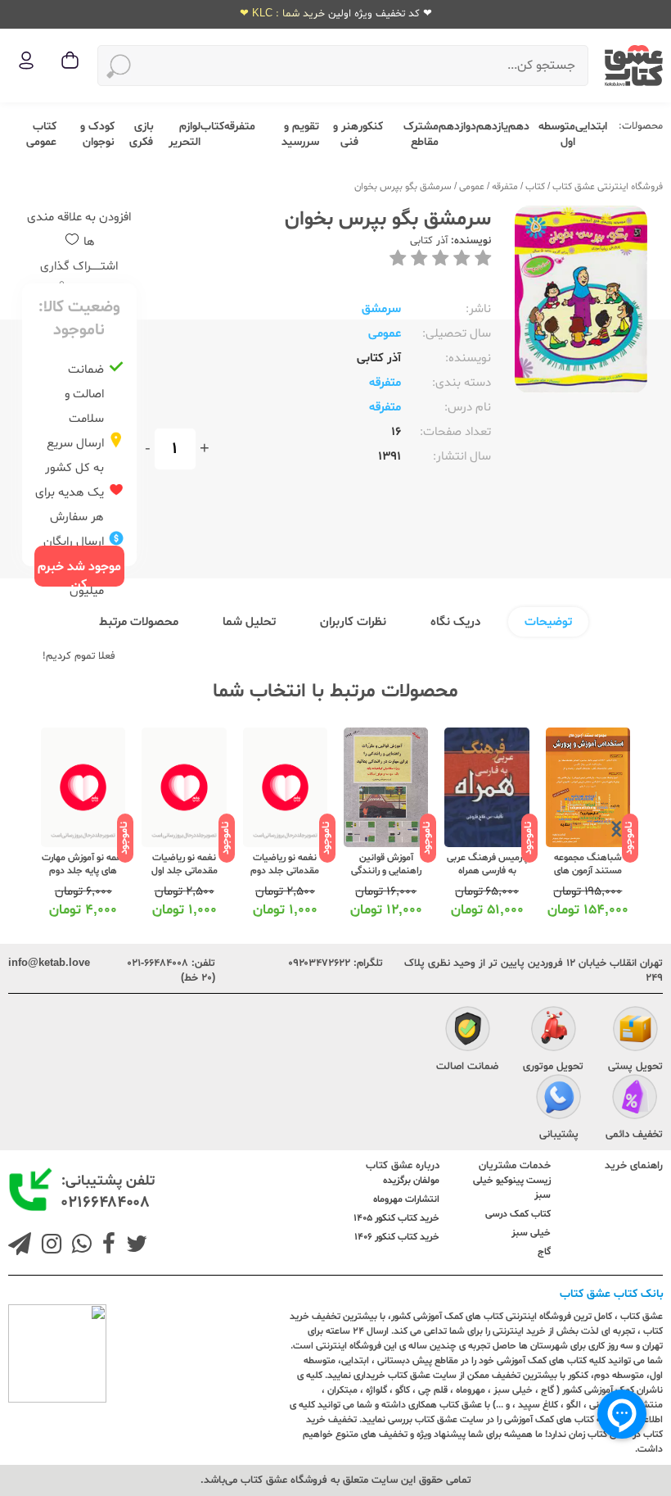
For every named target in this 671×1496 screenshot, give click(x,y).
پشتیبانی (559, 1134)
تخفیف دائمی (634, 1134)
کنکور (370, 126)
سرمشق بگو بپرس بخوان (403, 186)
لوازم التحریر (184, 134)
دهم (518, 126)
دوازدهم (457, 126)
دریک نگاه (455, 622)
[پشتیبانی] (558, 1099)
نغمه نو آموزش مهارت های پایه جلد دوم (83, 864)
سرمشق (381, 309)
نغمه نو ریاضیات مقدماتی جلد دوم (284, 864)
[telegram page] (19, 1246)
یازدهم (492, 126)
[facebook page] (105, 1246)
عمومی (471, 186)
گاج (544, 1251)
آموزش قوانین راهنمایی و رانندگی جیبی (386, 871)
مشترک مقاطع (421, 134)
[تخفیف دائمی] (634, 1099)
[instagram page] (48, 1246)
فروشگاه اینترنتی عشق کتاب (607, 186)
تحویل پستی (635, 1066)
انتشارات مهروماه (406, 1199)
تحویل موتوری (553, 1066)
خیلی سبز (531, 1233)
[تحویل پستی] (635, 1031)
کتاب (212, 126)
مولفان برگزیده (411, 1180)
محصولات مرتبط (138, 622)
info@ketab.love (49, 963)
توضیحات (548, 622)
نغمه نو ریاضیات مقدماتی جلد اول (184, 864)
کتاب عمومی (41, 134)
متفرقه (239, 126)
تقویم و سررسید (300, 134)
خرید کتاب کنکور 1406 (396, 1237)
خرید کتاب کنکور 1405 (396, 1218)
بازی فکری (141, 134)
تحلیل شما (249, 622)
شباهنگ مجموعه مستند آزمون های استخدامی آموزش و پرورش (588, 877)
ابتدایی (591, 126)
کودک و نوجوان (97, 134)
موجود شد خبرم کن (79, 572)
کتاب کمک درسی (518, 1214)
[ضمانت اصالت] (467, 1031)
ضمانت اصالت (467, 1066)
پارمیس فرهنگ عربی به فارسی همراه (487, 864)
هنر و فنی (345, 134)
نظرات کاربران (353, 622)
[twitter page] (133, 1246)
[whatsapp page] (78, 1246)
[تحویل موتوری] (553, 1031)
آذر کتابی (429, 240)
